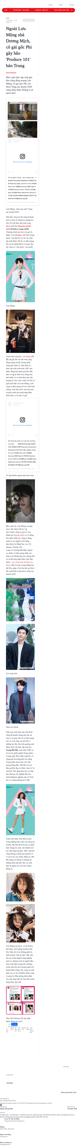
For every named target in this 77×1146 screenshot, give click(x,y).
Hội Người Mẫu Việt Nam (40, 1117)
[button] (29, 20)
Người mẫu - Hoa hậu (21, 10)
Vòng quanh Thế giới (41, 1115)
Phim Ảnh (56, 1115)
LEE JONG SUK (16, 1029)
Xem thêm (10, 1083)
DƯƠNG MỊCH (12, 1028)
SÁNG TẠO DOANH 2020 (31, 1030)
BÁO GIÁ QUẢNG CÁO (68, 1092)
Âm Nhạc (50, 1115)
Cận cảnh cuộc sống (62, 10)
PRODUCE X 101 (23, 1028)
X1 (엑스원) (22, 202)
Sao (5, 10)
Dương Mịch (19, 535)
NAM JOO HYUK (19, 1029)
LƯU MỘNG (27, 1028)
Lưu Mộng (26, 356)
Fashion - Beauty (41, 10)
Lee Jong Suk (17, 562)
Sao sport (61, 1115)
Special (31, 1117)
